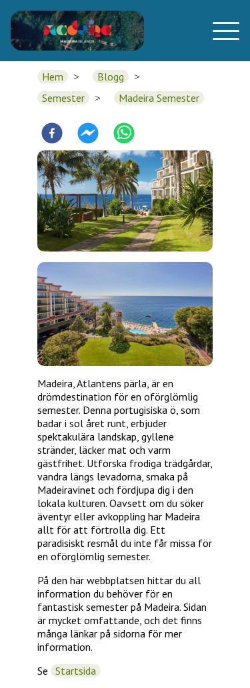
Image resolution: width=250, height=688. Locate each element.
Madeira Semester (159, 97)
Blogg (110, 76)
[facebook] (52, 134)
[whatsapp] (124, 134)
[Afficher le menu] (222, 30)
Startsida (75, 670)
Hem (52, 76)
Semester (63, 97)
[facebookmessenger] (88, 134)
